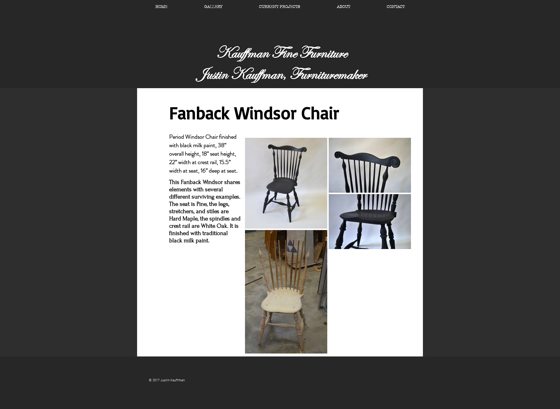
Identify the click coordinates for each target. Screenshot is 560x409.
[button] (343, 7)
